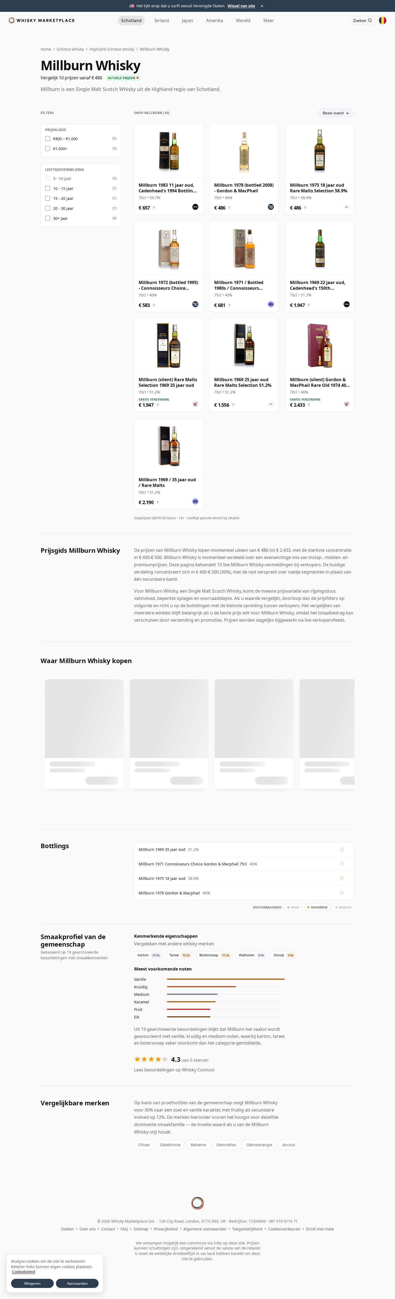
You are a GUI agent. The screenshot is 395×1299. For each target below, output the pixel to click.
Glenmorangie (259, 1144)
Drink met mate (320, 1228)
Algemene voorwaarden (205, 1228)
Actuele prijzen (121, 78)
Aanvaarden (77, 1283)
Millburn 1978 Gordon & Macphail (169, 893)
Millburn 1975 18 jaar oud (162, 878)
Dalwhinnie (170, 1144)
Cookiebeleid (23, 1271)
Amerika (214, 20)
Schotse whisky (70, 49)
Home (46, 49)
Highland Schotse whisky (111, 49)
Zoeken (67, 1228)
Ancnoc (289, 1144)
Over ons (88, 1228)
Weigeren (32, 1283)
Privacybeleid (166, 1228)
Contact (108, 1228)
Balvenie (198, 1144)
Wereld (243, 20)
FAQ (124, 1228)
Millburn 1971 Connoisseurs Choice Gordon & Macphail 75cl (193, 863)
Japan (187, 20)
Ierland (162, 20)
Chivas (144, 1144)
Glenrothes (226, 1144)
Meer (268, 20)
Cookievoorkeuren (284, 1228)
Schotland (131, 20)
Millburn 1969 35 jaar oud (162, 849)
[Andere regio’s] (382, 20)
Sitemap (141, 1228)
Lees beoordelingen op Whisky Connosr (174, 1070)
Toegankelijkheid (247, 1228)
